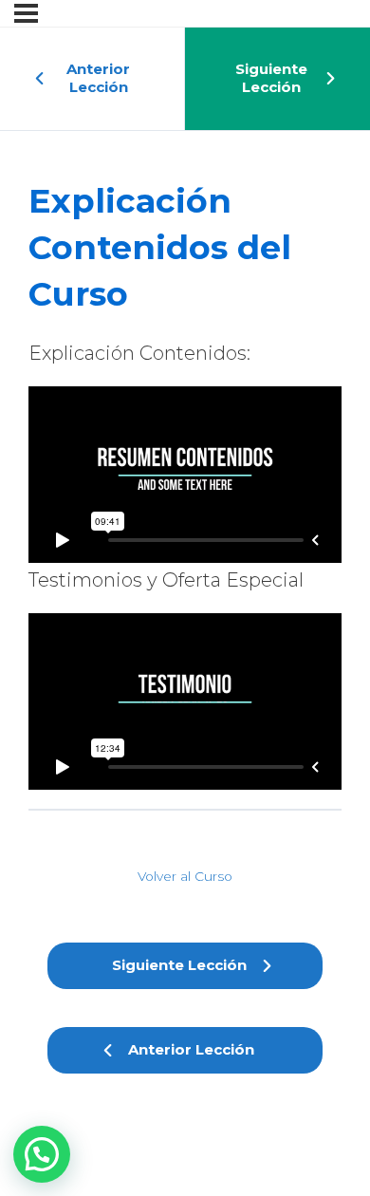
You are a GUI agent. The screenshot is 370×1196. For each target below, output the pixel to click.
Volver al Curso (185, 876)
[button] (41, 1154)
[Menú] (26, 13)
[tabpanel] (185, 563)
